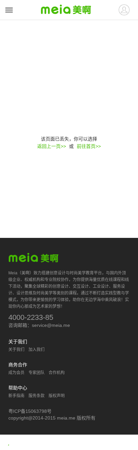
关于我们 (16, 350)
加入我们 (36, 350)
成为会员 (16, 373)
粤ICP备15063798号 (30, 411)
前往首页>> (89, 146)
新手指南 (16, 396)
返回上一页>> (51, 146)
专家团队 (36, 373)
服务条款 (36, 396)
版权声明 (57, 396)
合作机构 (57, 373)
